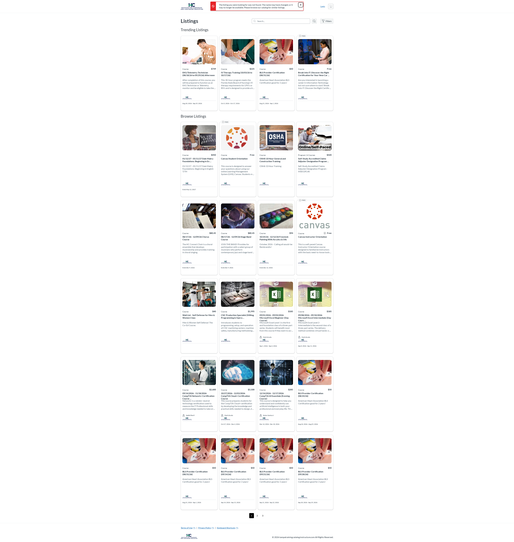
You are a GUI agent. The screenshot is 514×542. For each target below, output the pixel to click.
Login (322, 6)
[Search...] (281, 21)
